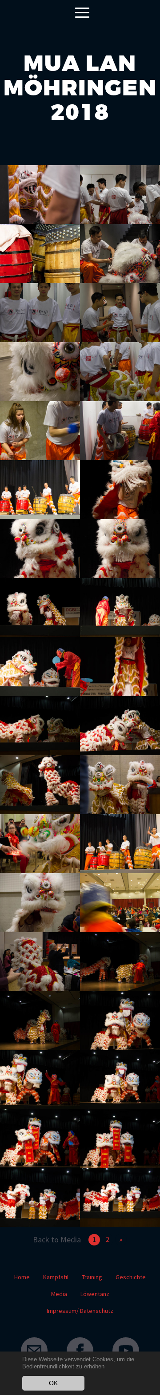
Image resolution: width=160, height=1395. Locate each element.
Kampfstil (55, 1277)
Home (22, 1277)
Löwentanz (94, 1294)
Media (59, 1294)
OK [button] (53, 1383)
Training (92, 1277)
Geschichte (131, 1277)
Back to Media (57, 1239)
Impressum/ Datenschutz (80, 1311)
